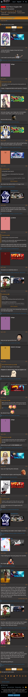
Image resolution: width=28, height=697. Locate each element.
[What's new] (23, 1)
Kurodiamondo (15, 253)
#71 (26, 361)
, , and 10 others (11, 343)
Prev (8, 27)
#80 (26, 646)
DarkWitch (14, 33)
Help (23, 687)
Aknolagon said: (5, 400)
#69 (26, 291)
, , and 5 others (11, 415)
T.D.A (12, 276)
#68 (26, 267)
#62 (26, 78)
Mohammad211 (15, 151)
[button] (1, 1)
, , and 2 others (14, 601)
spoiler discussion (5, 14)
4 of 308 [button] (14, 27)
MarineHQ (14, 126)
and (9, 186)
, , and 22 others (12, 665)
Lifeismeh (13, 481)
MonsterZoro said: (6, 81)
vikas (12, 570)
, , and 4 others (10, 477)
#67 (26, 232)
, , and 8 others (12, 60)
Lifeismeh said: (5, 235)
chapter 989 (3, 12)
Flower (13, 95)
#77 (26, 553)
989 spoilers (19, 11)
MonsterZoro (14, 190)
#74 (26, 466)
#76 (26, 528)
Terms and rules (10, 687)
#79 (26, 619)
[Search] (26, 1)
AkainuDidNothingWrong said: (8, 364)
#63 (26, 109)
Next (19, 27)
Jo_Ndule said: (5, 169)
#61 (26, 47)
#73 (26, 434)
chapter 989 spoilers (12, 12)
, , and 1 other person (14, 272)
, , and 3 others (12, 147)
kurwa (12, 452)
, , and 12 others (12, 213)
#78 (26, 584)
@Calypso (5, 408)
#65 (26, 166)
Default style (5, 685)
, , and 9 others (11, 122)
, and (12, 91)
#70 (26, 332)
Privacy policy (18, 687)
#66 (26, 205)
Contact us (3, 687)
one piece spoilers (21, 12)
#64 (26, 140)
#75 (26, 495)
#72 (26, 397)
